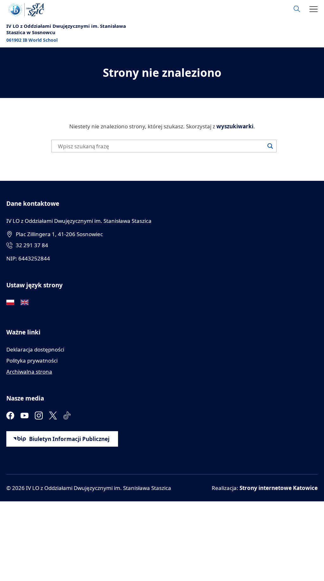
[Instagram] (39, 415)
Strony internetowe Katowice (279, 488)
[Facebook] (10, 415)
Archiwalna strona (29, 371)
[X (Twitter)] (53, 415)
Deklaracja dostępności (35, 349)
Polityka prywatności (32, 360)
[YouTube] (24, 415)
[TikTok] (67, 415)
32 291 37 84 (32, 245)
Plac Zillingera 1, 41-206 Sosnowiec (59, 234)
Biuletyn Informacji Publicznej (69, 439)
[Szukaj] (270, 146)
